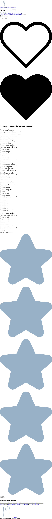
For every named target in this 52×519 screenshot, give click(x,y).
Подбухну (15, 504)
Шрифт (1, 15)
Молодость (10, 504)
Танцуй (37, 504)
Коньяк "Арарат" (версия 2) (26, 503)
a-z (21, 13)
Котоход (34, 503)
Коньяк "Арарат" (16, 503)
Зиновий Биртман (18, 14)
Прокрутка (2, 18)
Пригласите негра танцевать (23, 504)
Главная (1, 14)
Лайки (37, 503)
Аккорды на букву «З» (9, 14)
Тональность (2, 16)
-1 (3, 15)
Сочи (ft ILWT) (32, 504)
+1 (5, 15)
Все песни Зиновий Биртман (6, 503)
